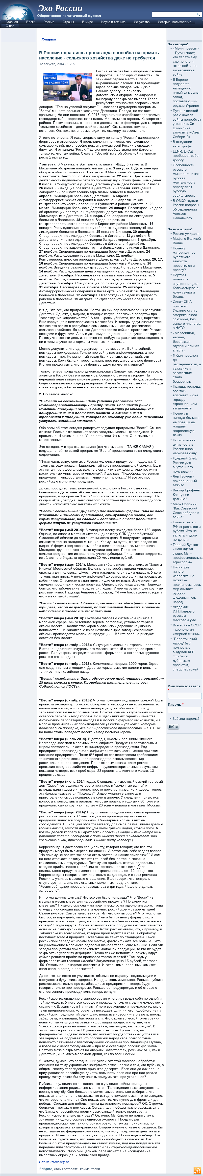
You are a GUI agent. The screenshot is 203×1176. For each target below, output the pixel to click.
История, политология (174, 22)
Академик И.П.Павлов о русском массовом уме (184, 613)
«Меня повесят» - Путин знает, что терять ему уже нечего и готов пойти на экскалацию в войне (186, 61)
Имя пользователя (184, 688)
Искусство (142, 22)
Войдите (45, 1169)
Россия (49, 22)
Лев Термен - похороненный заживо (185, 480)
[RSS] (197, 1171)
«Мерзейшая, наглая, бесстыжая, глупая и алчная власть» (186, 341)
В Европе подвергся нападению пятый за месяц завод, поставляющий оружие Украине (186, 92)
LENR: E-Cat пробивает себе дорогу (186, 155)
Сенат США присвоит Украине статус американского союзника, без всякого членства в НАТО (187, 315)
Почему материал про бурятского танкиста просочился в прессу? (184, 259)
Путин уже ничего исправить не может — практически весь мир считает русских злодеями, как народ (187, 584)
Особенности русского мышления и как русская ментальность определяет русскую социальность (186, 180)
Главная (12, 22)
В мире (87, 22)
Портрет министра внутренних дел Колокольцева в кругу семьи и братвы (185, 286)
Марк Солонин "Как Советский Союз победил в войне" (186, 510)
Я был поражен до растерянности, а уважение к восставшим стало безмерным (187, 368)
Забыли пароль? (186, 719)
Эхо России (60, 7)
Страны (68, 22)
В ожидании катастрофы (182, 144)
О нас (10, 26)
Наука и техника (113, 22)
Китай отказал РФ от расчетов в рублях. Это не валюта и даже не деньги (187, 530)
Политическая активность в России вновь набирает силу (185, 446)
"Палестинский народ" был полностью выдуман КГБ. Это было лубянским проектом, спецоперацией (185, 654)
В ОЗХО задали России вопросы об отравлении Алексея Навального (186, 209)
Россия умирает (186, 234)
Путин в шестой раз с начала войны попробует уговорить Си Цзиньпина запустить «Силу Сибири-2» (187, 124)
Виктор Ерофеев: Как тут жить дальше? (187, 494)
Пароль (175, 704)
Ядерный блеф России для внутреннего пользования (185, 464)
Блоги (30, 22)
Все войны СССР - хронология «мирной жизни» (187, 629)
